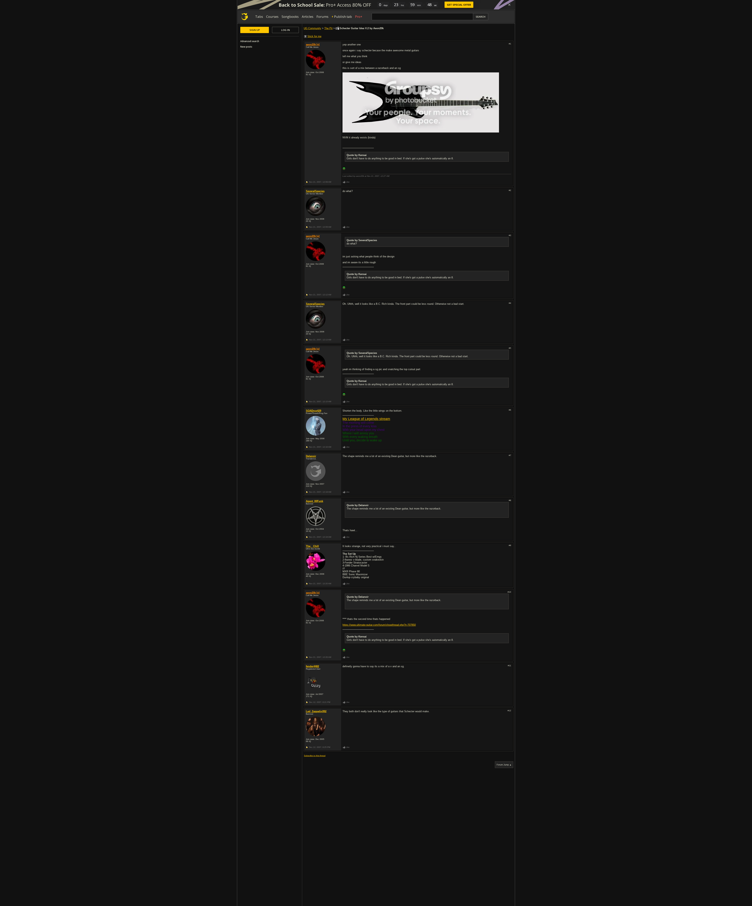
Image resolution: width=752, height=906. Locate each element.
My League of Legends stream (366, 419)
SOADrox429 (313, 410)
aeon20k (311, 44)
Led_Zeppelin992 (316, 711)
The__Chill (312, 546)
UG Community (312, 28)
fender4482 (312, 666)
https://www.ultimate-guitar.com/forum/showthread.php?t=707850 (379, 624)
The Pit (328, 28)
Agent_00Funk (314, 501)
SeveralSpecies (315, 191)
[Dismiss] (509, 5)
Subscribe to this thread (314, 756)
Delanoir (311, 456)
